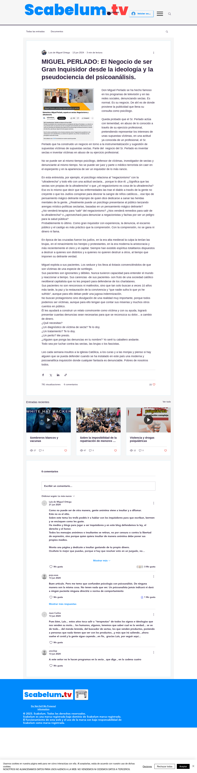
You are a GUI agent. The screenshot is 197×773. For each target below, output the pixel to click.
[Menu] (159, 14)
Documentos (57, 31)
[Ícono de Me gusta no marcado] (51, 567)
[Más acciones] (153, 52)
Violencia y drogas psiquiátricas (142, 439)
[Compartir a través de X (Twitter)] (50, 374)
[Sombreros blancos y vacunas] (48, 420)
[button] (166, 31)
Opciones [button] (147, 766)
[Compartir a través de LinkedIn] (58, 374)
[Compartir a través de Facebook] (43, 374)
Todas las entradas (35, 31)
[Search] (169, 14)
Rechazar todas (164, 766)
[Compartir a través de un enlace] (65, 374)
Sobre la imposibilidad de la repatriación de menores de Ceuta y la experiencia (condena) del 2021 (98, 439)
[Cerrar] (193, 766)
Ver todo (167, 401)
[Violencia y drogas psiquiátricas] (148, 420)
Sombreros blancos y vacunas (44, 439)
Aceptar (183, 766)
